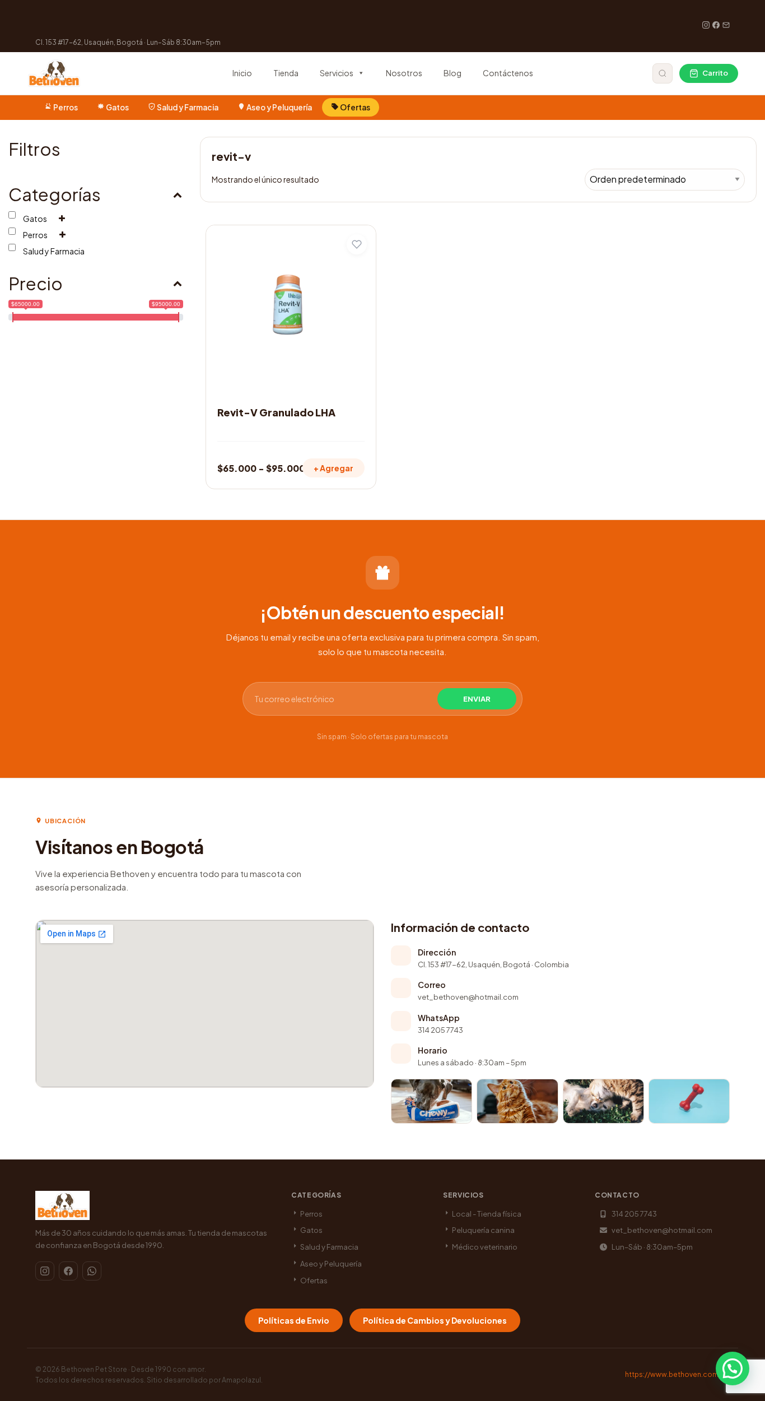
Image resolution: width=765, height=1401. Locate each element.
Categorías (54, 194)
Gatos (117, 107)
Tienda (285, 73)
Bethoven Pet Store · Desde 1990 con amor (132, 1369)
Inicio (242, 73)
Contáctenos (508, 73)
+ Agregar (333, 468)
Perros (65, 107)
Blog (452, 73)
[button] (732, 1368)
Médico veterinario (484, 1246)
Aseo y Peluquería (279, 107)
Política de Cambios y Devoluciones (435, 1320)
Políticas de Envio (293, 1320)
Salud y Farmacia (188, 107)
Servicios (336, 73)
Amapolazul (241, 1380)
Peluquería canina (483, 1230)
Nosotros (404, 73)
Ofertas (354, 107)
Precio (35, 283)
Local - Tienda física (486, 1213)
